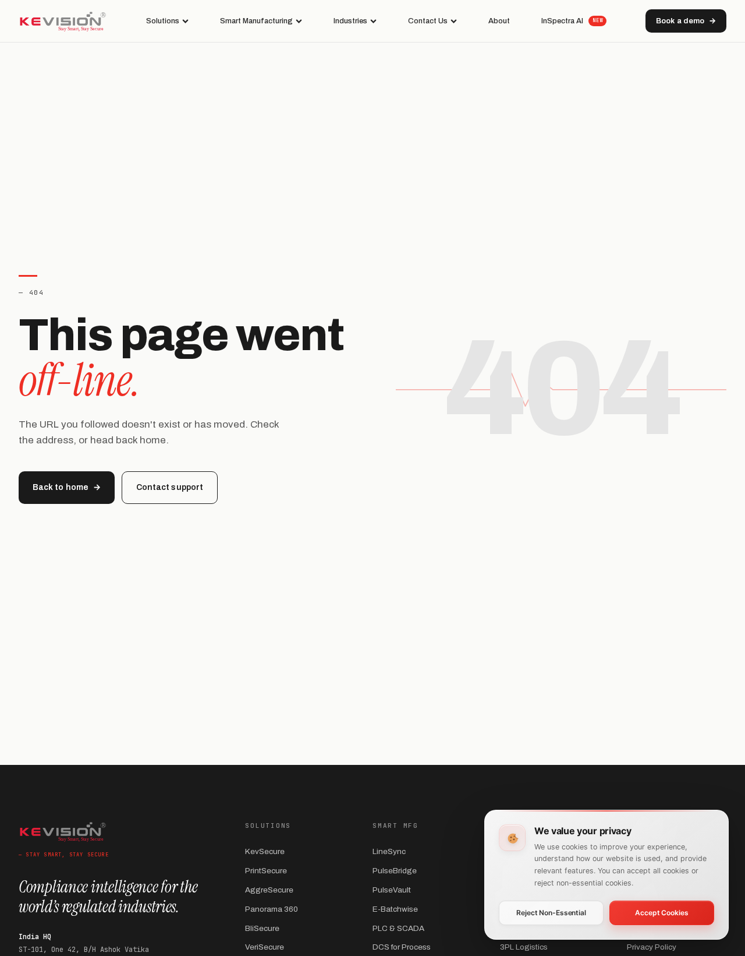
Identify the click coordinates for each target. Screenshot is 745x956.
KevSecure (265, 851)
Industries (350, 21)
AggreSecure (269, 890)
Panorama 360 (271, 909)
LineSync (389, 851)
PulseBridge (394, 870)
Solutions (162, 21)
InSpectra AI (571, 21)
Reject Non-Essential (551, 912)
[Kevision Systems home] (63, 20)
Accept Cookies (661, 912)
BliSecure (262, 928)
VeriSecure (264, 947)
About (499, 21)
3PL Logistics (524, 947)
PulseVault (391, 890)
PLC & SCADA (398, 928)
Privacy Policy (651, 947)
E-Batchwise (395, 909)
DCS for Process (401, 947)
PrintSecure (266, 870)
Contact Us (428, 21)
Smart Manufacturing (256, 21)
